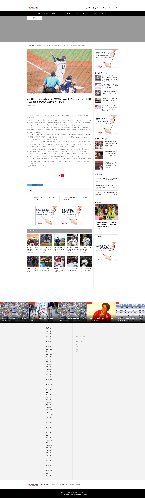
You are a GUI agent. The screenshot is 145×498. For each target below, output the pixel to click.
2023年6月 (48, 425)
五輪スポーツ (85, 13)
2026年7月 (48, 331)
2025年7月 (48, 361)
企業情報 (78, 484)
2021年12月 (49, 470)
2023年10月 (49, 415)
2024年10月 (49, 384)
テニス (61, 13)
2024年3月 (48, 402)
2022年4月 (48, 460)
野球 (39, 13)
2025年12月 (49, 349)
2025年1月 (48, 377)
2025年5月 (48, 366)
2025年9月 (48, 356)
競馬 (77, 349)
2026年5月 (48, 336)
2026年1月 (48, 346)
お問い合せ (71, 484)
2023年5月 (48, 427)
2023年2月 (48, 435)
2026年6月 (48, 334)
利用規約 (53, 484)
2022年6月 (48, 455)
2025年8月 (48, 359)
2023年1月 (48, 437)
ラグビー (76, 13)
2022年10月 (49, 445)
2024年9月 (48, 387)
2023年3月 (48, 432)
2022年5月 (48, 458)
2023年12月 (49, 409)
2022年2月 (48, 465)
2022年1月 (48, 468)
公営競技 (95, 13)
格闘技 (53, 13)
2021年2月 (48, 473)
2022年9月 (48, 447)
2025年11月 (49, 351)
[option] (14, 312)
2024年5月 (48, 397)
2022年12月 (49, 440)
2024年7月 (48, 392)
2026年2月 (48, 344)
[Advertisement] (72, 31)
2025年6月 (48, 364)
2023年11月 (49, 412)
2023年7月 (48, 422)
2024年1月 (48, 407)
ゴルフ (68, 13)
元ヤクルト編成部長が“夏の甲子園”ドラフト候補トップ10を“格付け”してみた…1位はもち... (110, 86)
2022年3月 (48, 463)
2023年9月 (48, 417)
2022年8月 (48, 450)
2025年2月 (48, 374)
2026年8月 (48, 328)
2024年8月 (48, 389)
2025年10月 (49, 354)
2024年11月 (49, 382)
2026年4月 (48, 339)
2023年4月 (48, 430)
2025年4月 (48, 369)
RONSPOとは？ (45, 484)
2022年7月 (48, 452)
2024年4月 (48, 399)
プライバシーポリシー (61, 484)
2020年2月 (48, 475)
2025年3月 (48, 372)
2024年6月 (48, 394)
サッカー (46, 13)
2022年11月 (49, 442)
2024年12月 (49, 379)
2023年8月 (48, 420)
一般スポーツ (104, 13)
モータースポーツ (80, 336)
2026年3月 (48, 341)
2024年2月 (48, 404)
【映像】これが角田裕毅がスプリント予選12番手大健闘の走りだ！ (109, 100)
